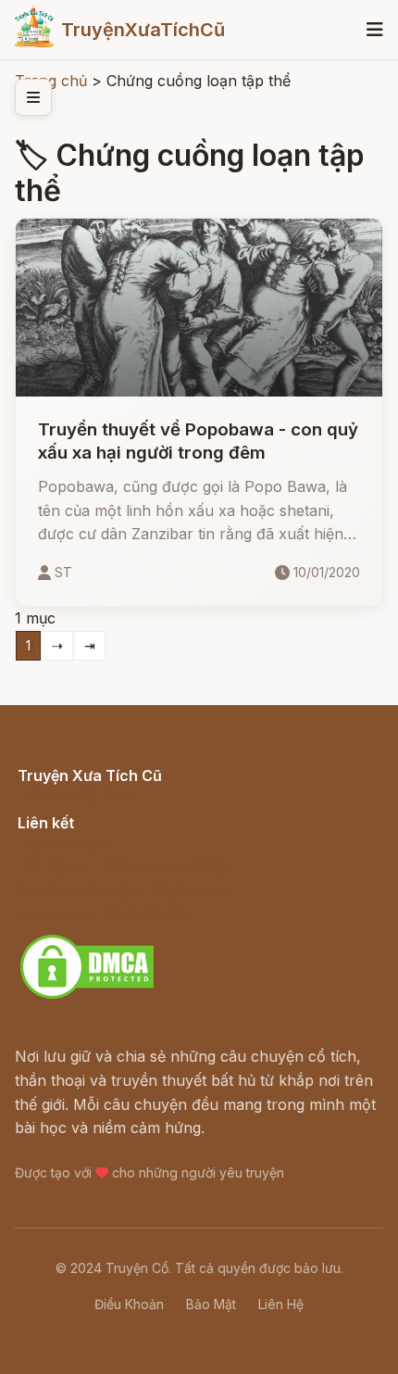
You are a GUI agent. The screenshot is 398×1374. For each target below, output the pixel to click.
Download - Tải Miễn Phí (105, 914)
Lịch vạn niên (65, 843)
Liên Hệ (281, 1304)
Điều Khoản (129, 1304)
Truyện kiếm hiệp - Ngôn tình (122, 890)
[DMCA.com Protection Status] (87, 996)
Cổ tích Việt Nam (77, 796)
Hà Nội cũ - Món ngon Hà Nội (124, 866)
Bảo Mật (211, 1304)
